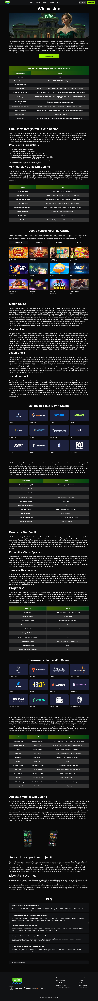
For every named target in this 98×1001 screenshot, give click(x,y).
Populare (17, 242)
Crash (58, 242)
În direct (38, 242)
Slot (78, 242)
